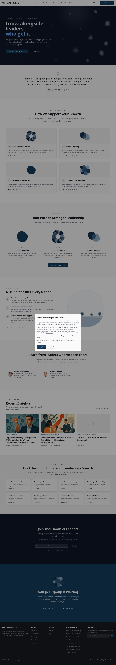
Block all (51, 347)
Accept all (41, 347)
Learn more (49, 333)
